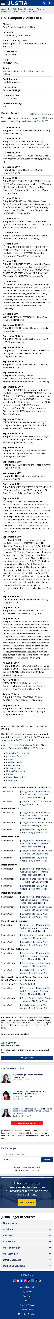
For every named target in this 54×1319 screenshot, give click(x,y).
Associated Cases (14, 756)
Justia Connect (27, 1287)
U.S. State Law (10, 1253)
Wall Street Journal (29, 794)
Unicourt (25, 801)
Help (27, 1301)
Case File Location (14, 762)
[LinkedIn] (14, 1280)
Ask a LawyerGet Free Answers (11, 1044)
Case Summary (13, 765)
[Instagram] (25, 1280)
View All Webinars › (27, 1123)
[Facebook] (21, 1280)
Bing (22, 804)
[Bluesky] (32, 1280)
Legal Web (37, 801)
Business (7, 1235)
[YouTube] (17, 1280)
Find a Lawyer (9, 1148)
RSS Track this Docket (42, 114)
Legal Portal (27, 1292)
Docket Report (13, 768)
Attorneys (11, 759)
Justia (30, 1275)
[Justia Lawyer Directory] (39, 1280)
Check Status (12, 780)
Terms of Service (27, 1305)
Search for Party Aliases (17, 753)
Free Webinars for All (12, 1068)
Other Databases (12, 1259)
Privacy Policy (27, 1310)
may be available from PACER (34, 121)
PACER (19, 740)
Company (27, 1296)
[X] (36, 1280)
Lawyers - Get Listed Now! (27, 1167)
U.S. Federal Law (11, 1247)
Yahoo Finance (45, 822)
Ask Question (27, 1057)
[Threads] (28, 1280)
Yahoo (30, 804)
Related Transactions (16, 777)
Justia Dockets (28, 829)
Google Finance (28, 822)
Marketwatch (42, 791)
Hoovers (26, 825)
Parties (9, 774)
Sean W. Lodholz (28, 984)
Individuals (9, 1229)
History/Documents (15, 771)
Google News (27, 791)
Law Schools (9, 1241)
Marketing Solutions (14, 1265)
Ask (36, 804)
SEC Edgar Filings (40, 825)
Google (47, 801)
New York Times (36, 797)
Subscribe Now (27, 1202)
